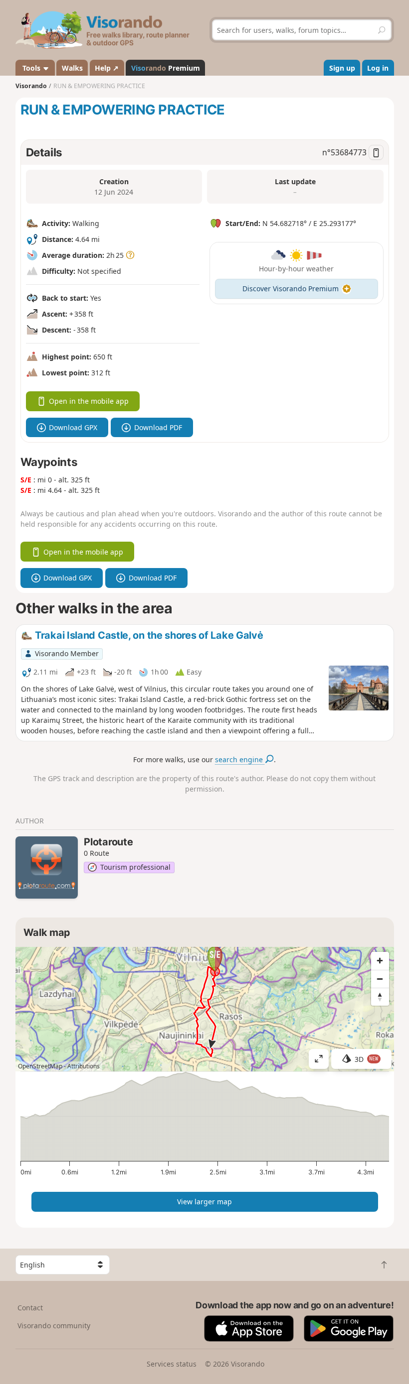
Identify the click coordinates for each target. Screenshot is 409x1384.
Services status (172, 1364)
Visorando (31, 86)
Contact (30, 1307)
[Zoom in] (380, 961)
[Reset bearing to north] (380, 997)
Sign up (342, 68)
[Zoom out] (380, 979)
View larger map (204, 1201)
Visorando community (53, 1325)
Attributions (83, 1066)
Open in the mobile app (89, 401)
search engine (240, 759)
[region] (204, 1009)
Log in (378, 68)
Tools (31, 68)
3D (367, 1059)
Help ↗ (107, 68)
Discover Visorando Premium (290, 288)
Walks (72, 68)
